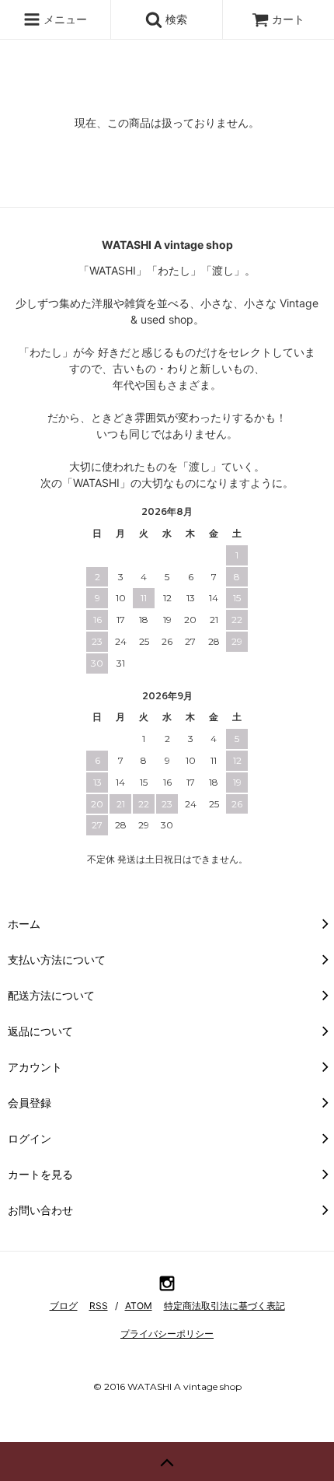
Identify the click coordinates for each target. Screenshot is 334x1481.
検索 (174, 19)
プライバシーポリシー (167, 1333)
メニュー (63, 19)
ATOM (138, 1305)
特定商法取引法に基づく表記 (224, 1305)
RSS (98, 1305)
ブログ (64, 1305)
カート (288, 19)
